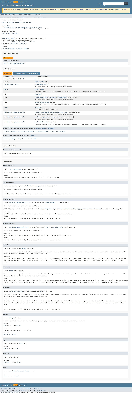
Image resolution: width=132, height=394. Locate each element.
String (6, 89)
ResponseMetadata (35, 27)
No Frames (27, 15)
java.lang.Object (6, 25)
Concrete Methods (33, 73)
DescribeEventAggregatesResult (14, 63)
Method (23, 17)
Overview (3, 2)
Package (9, 2)
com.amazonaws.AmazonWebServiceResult (17, 27)
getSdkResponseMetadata (26, 131)
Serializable (6, 33)
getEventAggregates (41, 84)
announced (9, 9)
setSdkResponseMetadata (57, 131)
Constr (18, 17)
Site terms (7, 392)
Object (42, 81)
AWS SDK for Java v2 (72, 9)
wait (25, 139)
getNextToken (39, 89)
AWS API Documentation (9, 48)
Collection (52, 97)
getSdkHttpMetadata (10, 131)
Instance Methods (19, 73)
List (5, 84)
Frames (21, 15)
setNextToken (39, 102)
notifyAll (19, 139)
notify (13, 139)
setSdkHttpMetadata (41, 131)
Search (99, 3)
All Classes (37, 15)
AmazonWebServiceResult (15, 42)
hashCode (38, 94)
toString (38, 107)
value (11, 38)
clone (37, 79)
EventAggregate (12, 84)
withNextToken (39, 122)
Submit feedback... (102, 5)
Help (25, 2)
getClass (6, 139)
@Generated (5, 38)
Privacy (2, 392)
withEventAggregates (42, 112)
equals (37, 81)
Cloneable (15, 33)
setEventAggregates (41, 97)
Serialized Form (23, 48)
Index (20, 2)
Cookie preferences (15, 392)
